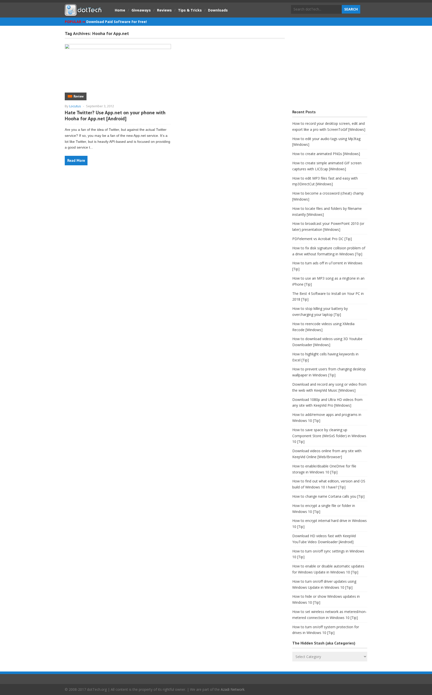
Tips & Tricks (190, 10)
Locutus (75, 106)
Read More (76, 160)
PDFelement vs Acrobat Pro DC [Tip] (322, 238)
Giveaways (141, 10)
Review (79, 96)
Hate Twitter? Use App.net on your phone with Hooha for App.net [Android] (115, 115)
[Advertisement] (329, 69)
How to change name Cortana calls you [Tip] (328, 496)
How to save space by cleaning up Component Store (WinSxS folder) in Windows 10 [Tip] (329, 435)
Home (120, 10)
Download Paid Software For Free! (116, 21)
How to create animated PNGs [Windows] (326, 153)
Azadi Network (232, 689)
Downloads (218, 10)
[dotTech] (83, 13)
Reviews (164, 10)
